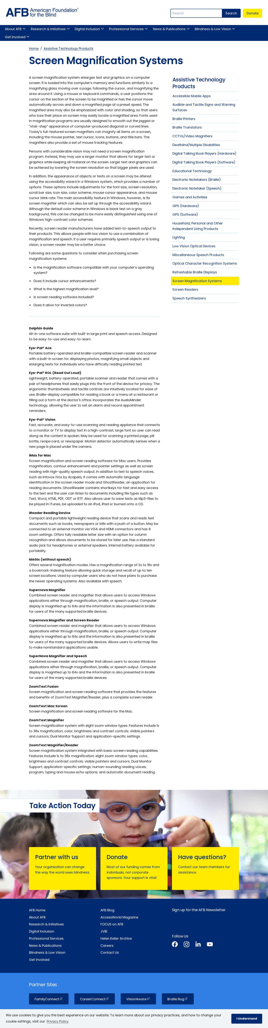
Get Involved (15, 37)
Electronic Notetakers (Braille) (196, 179)
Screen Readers (185, 289)
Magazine (119, 917)
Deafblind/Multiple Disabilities (196, 145)
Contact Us (109, 952)
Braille (175, 999)
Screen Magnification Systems (197, 281)
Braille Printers (183, 118)
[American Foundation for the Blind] (42, 13)
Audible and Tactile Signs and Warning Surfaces (203, 107)
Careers (107, 945)
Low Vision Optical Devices (193, 246)
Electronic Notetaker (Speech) (197, 188)
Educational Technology (192, 171)
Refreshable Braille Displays (194, 272)
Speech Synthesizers (189, 298)
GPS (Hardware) (185, 206)
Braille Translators (187, 127)
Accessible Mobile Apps (191, 96)
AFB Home (37, 910)
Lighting (178, 237)
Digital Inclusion (87, 29)
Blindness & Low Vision (213, 29)
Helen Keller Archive (116, 938)
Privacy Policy (58, 1021)
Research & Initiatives (48, 29)
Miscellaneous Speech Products (198, 255)
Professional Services (126, 29)
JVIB (103, 931)
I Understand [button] (246, 1018)
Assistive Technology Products (68, 48)
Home (34, 48)
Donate (253, 13)
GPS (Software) (185, 214)
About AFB (13, 29)
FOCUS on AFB (111, 924)
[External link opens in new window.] (175, 945)
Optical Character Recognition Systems (204, 263)
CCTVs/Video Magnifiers (192, 136)
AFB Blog (107, 910)
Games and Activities (189, 197)
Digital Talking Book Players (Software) (203, 162)
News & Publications (169, 29)
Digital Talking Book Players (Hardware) (204, 153)
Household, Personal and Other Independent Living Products (197, 226)
